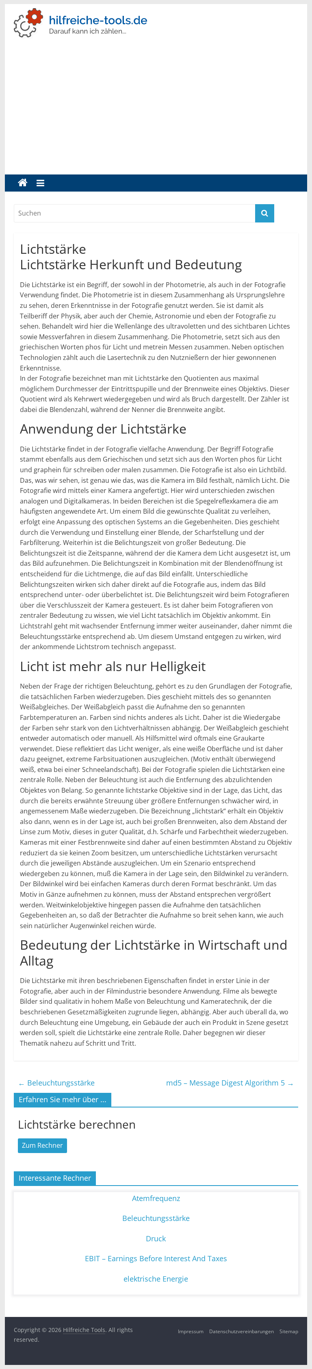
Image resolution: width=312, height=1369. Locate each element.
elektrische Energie (156, 1279)
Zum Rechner (42, 1145)
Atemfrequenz (156, 1198)
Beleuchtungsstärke (56, 1083)
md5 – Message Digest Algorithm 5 (230, 1083)
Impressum (191, 1331)
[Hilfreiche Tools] (23, 183)
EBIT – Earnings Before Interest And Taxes (156, 1258)
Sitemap (289, 1331)
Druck (156, 1238)
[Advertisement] (156, 113)
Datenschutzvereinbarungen (241, 1331)
